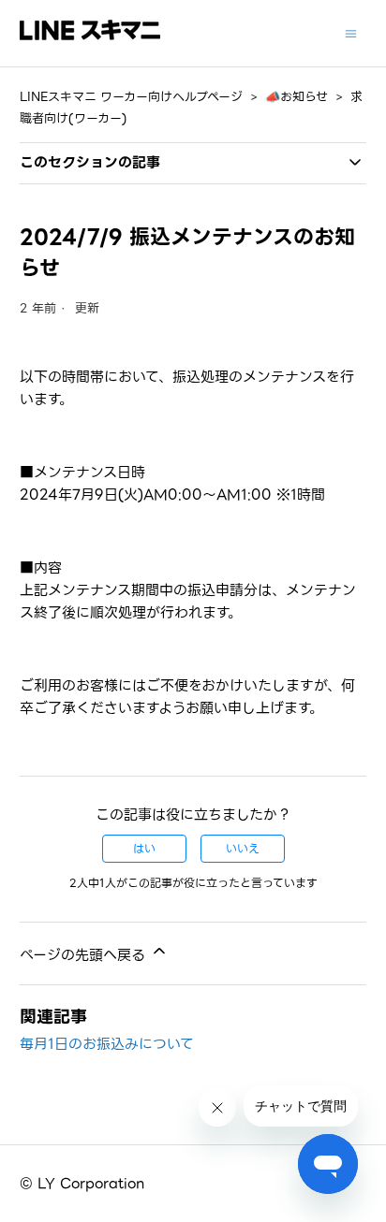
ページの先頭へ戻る (85, 955)
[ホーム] (90, 35)
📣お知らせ (296, 97)
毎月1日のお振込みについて (107, 1044)
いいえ (243, 848)
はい (144, 848)
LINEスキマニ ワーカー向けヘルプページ (131, 97)
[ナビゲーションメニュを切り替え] (351, 33)
